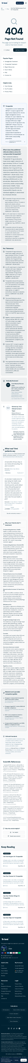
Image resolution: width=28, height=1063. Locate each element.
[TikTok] (14, 1028)
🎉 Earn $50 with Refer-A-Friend (19, 971)
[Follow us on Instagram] (8, 1028)
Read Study (22, 769)
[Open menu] (25, 3)
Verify (10, 542)
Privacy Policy (8, 91)
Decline (16, 1060)
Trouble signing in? (19, 968)
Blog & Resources (9, 67)
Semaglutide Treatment (11, 61)
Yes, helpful (15, 832)
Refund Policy (18, 991)
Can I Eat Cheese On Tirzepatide (13, 876)
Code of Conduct (19, 988)
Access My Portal (19, 966)
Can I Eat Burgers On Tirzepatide (13, 856)
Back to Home (20, 50)
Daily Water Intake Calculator (14, 1017)
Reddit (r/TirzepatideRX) (15, 508)
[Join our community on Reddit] (19, 1028)
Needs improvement (15, 836)
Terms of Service (19, 986)
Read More (20, 866)
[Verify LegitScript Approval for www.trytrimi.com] (4, 948)
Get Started (20, 3)
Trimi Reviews (4, 988)
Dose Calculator (14, 1021)
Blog (8, 9)
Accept (24, 1060)
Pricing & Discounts (6, 991)
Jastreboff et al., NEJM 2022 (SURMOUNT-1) (15, 142)
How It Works (8, 70)
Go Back (7, 50)
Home (2, 9)
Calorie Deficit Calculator (19, 1010)
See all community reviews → (14, 513)
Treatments (4, 968)
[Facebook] (11, 1028)
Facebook (19, 473)
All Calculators (6, 1010)
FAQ (6, 72)
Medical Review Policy (20, 996)
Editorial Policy (14, 748)
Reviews (3, 975)
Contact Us (8, 75)
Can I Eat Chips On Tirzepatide (12, 918)
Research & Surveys (6, 986)
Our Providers (8, 89)
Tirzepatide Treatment (11, 64)
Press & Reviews (5, 993)
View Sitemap (8, 86)
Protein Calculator (14, 1013)
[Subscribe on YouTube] (16, 1028)
